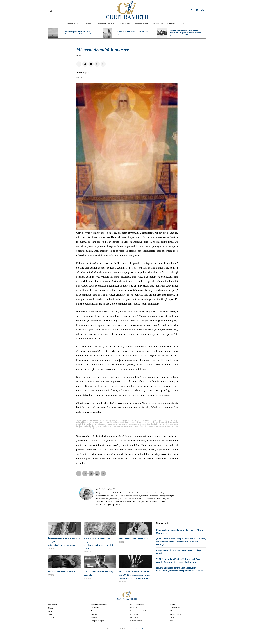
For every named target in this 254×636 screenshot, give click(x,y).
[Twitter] (196, 10)
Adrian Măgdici (83, 73)
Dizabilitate (94, 614)
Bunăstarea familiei (136, 621)
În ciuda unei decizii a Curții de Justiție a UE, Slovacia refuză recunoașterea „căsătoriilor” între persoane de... (64, 542)
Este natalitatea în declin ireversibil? (62, 572)
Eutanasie (94, 617)
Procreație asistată (96, 611)
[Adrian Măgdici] (86, 497)
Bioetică (79, 55)
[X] (85, 64)
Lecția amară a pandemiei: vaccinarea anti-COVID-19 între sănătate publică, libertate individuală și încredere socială (135, 575)
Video (171, 621)
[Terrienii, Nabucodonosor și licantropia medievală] (100, 561)
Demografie (134, 617)
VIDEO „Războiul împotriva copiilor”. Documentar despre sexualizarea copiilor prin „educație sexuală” (185, 32)
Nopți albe (145, 629)
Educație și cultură (175, 614)
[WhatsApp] (97, 64)
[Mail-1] (202, 10)
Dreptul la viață (95, 607)
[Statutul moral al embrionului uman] (135, 528)
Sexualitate (133, 607)
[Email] (103, 64)
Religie (172, 617)
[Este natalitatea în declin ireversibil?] (64, 561)
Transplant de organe (97, 621)
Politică (172, 611)
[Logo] (127, 10)
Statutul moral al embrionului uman (134, 539)
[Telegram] (91, 64)
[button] (51, 11)
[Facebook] (191, 10)
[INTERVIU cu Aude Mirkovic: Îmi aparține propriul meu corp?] (107, 33)
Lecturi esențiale (175, 607)
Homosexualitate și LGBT (138, 611)
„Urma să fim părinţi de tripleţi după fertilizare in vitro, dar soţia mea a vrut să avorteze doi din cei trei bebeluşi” (181, 542)
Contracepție (134, 614)
